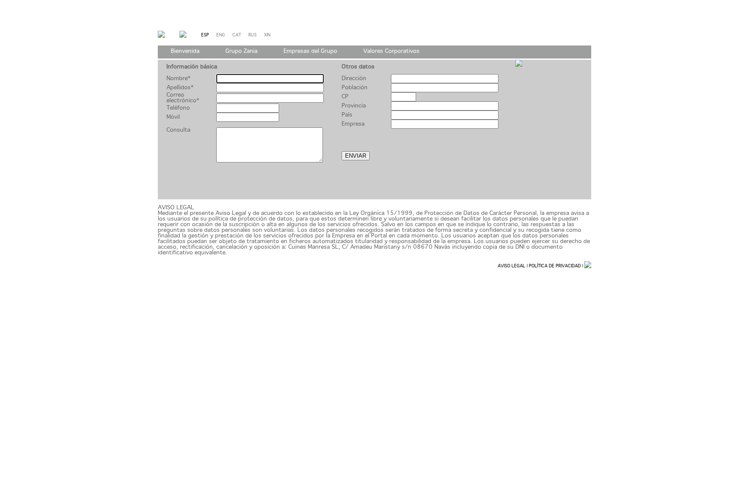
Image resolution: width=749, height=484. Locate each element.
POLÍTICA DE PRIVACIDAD (555, 266)
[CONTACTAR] (182, 36)
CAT (240, 35)
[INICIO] (161, 36)
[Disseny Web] (587, 266)
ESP (208, 35)
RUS (256, 35)
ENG (224, 35)
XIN (270, 35)
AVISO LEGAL (511, 266)
